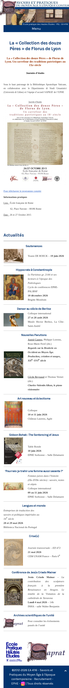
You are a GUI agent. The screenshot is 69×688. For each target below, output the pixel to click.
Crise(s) (34, 536)
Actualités (14, 235)
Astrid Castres (35, 339)
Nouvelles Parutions (34, 335)
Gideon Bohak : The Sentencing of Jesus (34, 434)
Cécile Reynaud (36, 377)
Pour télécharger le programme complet (22, 191)
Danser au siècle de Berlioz (34, 308)
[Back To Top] (65, 671)
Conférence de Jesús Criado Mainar (34, 572)
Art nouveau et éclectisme (33, 398)
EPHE (14, 683)
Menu (36, 29)
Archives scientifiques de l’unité (34, 615)
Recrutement (42, 679)
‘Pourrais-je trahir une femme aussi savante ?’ (34, 471)
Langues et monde (34, 505)
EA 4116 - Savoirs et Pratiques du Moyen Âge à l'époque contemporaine (32, 674)
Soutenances (34, 246)
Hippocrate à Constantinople (34, 269)
